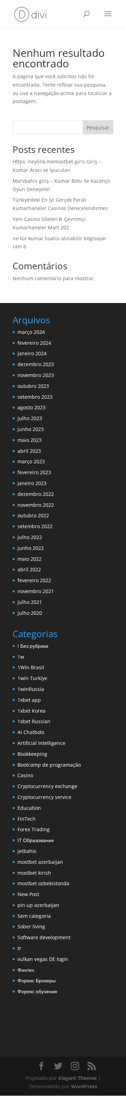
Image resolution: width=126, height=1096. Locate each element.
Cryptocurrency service (44, 797)
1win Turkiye (32, 678)
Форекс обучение (37, 991)
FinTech (27, 818)
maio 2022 (30, 559)
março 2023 (31, 461)
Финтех (26, 970)
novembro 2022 (36, 505)
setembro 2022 (35, 526)
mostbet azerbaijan (40, 862)
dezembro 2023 (36, 364)
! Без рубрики (33, 646)
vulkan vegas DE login (43, 959)
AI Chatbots (31, 732)
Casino (25, 775)
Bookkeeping (32, 754)
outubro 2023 (33, 386)
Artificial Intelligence (41, 743)
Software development (44, 937)
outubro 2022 (33, 515)
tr (19, 948)
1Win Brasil (31, 667)
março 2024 (31, 332)
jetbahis (27, 851)
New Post (28, 894)
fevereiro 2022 (34, 580)
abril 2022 (29, 569)
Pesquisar (98, 127)
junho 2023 (31, 429)
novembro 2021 (36, 591)
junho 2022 (31, 548)
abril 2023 (29, 451)
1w (21, 656)
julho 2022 (30, 537)
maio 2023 (30, 440)
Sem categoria (34, 916)
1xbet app (29, 700)
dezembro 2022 (36, 494)
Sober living (31, 926)
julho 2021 (30, 602)
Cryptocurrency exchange (47, 786)
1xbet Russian (34, 721)
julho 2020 (30, 613)
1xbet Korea (32, 710)
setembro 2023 (35, 397)
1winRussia (31, 689)
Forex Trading (34, 829)
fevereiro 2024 (34, 342)
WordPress (84, 1086)
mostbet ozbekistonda (43, 883)
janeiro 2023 (32, 483)
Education (29, 808)
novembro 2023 (36, 375)
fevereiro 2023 (34, 472)
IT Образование (36, 840)
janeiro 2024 (32, 353)
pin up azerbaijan (38, 905)
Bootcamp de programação (49, 764)
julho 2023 (30, 418)
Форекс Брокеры (37, 980)
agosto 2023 (32, 407)
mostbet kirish (34, 872)
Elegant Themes (77, 1078)
